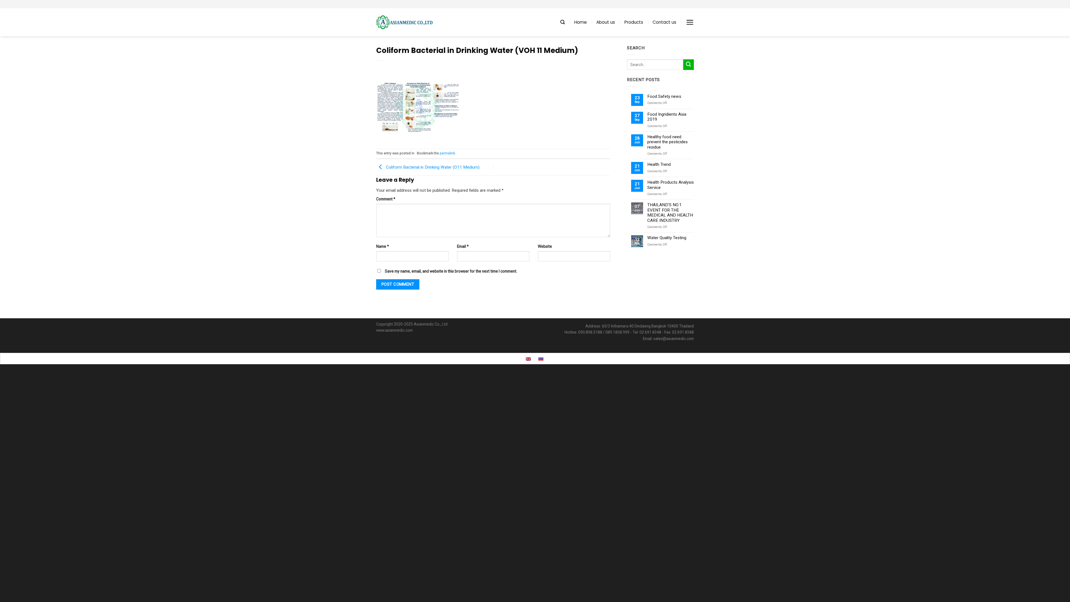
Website (545, 246)
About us (605, 22)
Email (463, 246)
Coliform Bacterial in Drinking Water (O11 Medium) (432, 166)
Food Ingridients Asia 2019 (666, 117)
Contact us (664, 22)
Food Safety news (664, 96)
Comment (385, 199)
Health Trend (659, 164)
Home (580, 22)
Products (633, 22)
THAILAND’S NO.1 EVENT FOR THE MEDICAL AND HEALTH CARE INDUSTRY (670, 212)
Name (382, 246)
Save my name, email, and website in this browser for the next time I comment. (451, 271)
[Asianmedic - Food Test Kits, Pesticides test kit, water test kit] (404, 22)
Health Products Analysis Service (670, 185)
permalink (447, 153)
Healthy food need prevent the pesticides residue (667, 142)
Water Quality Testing (666, 237)
